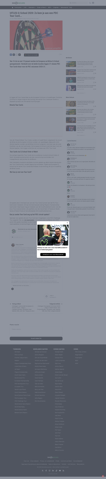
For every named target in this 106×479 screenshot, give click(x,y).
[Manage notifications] (103, 476)
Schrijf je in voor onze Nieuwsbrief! (53, 254)
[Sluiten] (67, 223)
